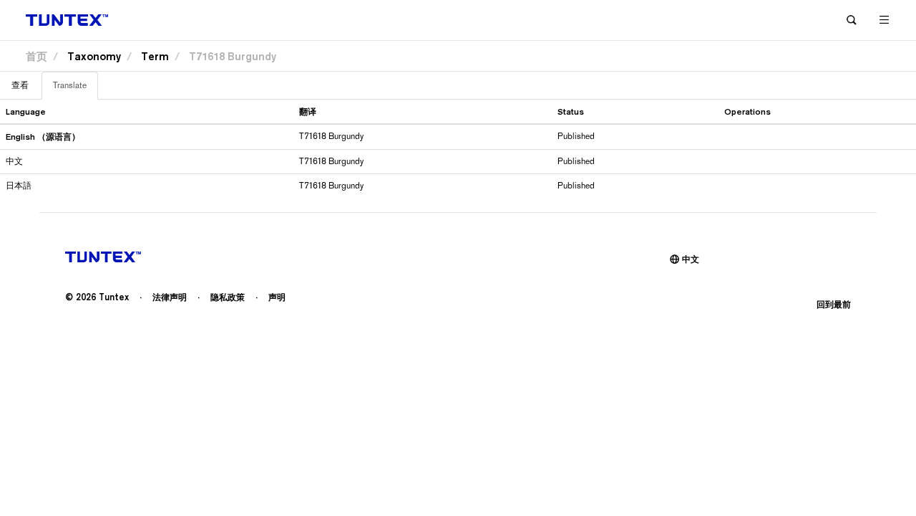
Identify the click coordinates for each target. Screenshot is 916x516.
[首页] (67, 20)
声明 (277, 297)
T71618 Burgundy (232, 55)
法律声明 (169, 297)
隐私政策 (227, 297)
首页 (36, 55)
